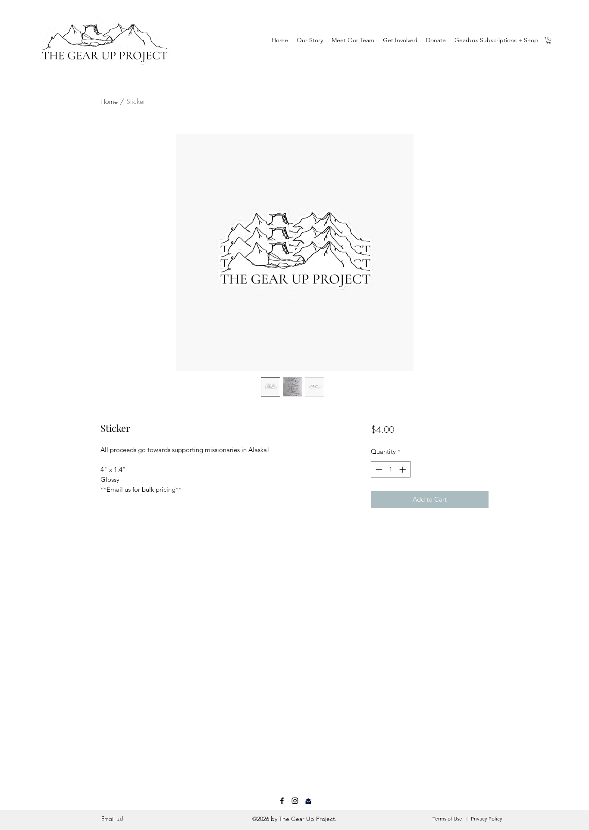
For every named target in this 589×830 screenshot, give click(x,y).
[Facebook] (282, 800)
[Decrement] (378, 469)
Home (109, 101)
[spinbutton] (390, 469)
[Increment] (403, 469)
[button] (548, 40)
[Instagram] (295, 800)
